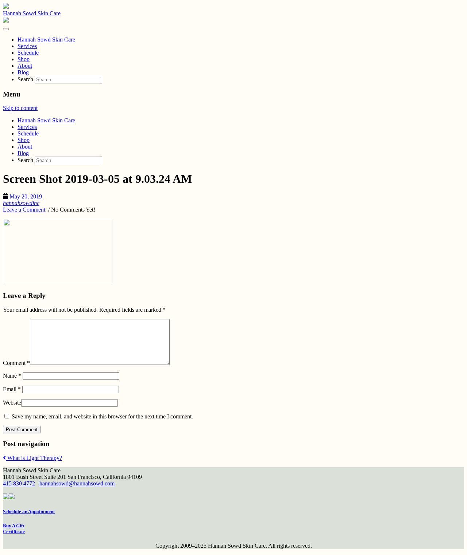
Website (12, 402)
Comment (16, 363)
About (25, 146)
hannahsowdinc (21, 203)
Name (12, 376)
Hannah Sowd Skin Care (32, 13)
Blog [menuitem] (23, 72)
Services (27, 127)
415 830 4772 (19, 483)
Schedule (28, 133)
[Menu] (6, 29)
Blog (23, 153)
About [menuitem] (25, 66)
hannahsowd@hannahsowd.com (77, 483)
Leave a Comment (24, 209)
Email (12, 389)
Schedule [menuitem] (28, 53)
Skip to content (20, 108)
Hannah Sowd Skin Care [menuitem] (46, 39)
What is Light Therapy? (34, 458)
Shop (24, 140)
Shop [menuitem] (24, 59)
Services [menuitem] (27, 46)
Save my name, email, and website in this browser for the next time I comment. (102, 416)
